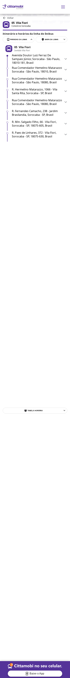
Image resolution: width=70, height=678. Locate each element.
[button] (39, 59)
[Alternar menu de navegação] (63, 7)
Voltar (10, 17)
